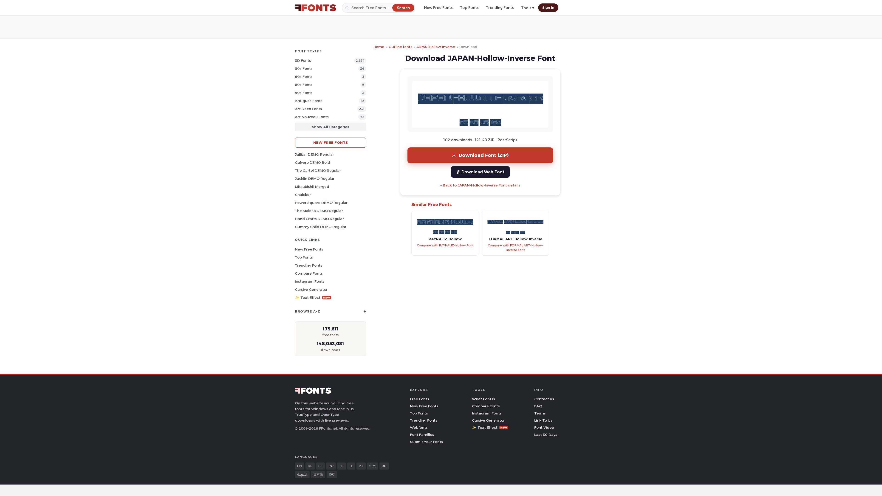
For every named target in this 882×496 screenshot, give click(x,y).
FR (341, 466)
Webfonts (419, 427)
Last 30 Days (545, 434)
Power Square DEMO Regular (321, 202)
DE (310, 466)
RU (384, 466)
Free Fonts (419, 399)
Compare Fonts (309, 273)
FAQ (538, 406)
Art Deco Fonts (308, 109)
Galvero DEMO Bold (312, 162)
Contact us (544, 399)
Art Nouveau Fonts (312, 117)
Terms (540, 413)
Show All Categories (330, 127)
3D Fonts (303, 60)
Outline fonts (400, 47)
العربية (302, 474)
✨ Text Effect (312, 297)
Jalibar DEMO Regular (314, 154)
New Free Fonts (438, 8)
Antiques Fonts (308, 101)
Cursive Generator (311, 289)
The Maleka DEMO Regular (319, 211)
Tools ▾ (527, 8)
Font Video (544, 427)
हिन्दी (331, 474)
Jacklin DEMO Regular (314, 178)
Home (378, 47)
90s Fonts (304, 92)
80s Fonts (304, 84)
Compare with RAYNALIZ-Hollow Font (445, 245)
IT (351, 466)
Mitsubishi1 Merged (312, 186)
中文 (372, 466)
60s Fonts (304, 76)
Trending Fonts (500, 8)
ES (320, 466)
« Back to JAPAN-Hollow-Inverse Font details (480, 185)
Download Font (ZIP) (484, 155)
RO (331, 466)
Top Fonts (469, 8)
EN (299, 466)
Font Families (422, 434)
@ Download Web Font (480, 171)
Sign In (548, 8)
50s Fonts (304, 68)
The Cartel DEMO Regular (318, 170)
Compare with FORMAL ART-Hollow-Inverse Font (515, 248)
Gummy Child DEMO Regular (320, 227)
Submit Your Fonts (426, 442)
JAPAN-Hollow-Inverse (436, 47)
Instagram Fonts (310, 281)
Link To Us (543, 420)
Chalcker (303, 194)
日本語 (318, 474)
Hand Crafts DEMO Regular (319, 219)
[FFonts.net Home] (315, 7)
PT (361, 466)
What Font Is (483, 399)
